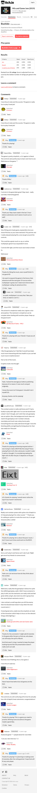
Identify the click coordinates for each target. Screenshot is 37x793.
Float (8, 434)
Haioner (7, 731)
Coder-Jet (7, 227)
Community (26, 17)
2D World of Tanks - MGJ (14, 323)
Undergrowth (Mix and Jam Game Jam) (19, 622)
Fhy (11, 30)
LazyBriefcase (9, 406)
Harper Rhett (8, 656)
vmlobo (6, 693)
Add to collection (23, 36)
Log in (32, 2)
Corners (9, 110)
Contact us (6, 778)
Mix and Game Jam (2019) (23, 8)
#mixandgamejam (17, 12)
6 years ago (21, 98)
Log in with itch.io (6, 87)
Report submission (7, 36)
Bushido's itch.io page (10, 48)
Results (19, 17)
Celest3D (9, 369)
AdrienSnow (8, 509)
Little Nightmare (11, 669)
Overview (4, 17)
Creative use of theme (8, 68)
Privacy (27, 785)
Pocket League (11, 705)
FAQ (14, 775)
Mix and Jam (22, 11)
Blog (26, 775)
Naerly (6, 347)
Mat (5, 467)
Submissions (11, 17)
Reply (9, 114)
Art (3, 62)
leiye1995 (7, 307)
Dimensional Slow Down (14, 260)
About (4, 775)
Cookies (4, 788)
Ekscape (9, 167)
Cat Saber (9, 200)
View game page (15, 24)
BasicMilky (8, 153)
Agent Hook (10, 561)
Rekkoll (9, 525)
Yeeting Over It (11, 485)
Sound (4, 65)
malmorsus (8, 189)
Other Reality (11, 744)
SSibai (6, 98)
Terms (15, 785)
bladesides (7, 549)
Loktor (6, 585)
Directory (5, 785)
